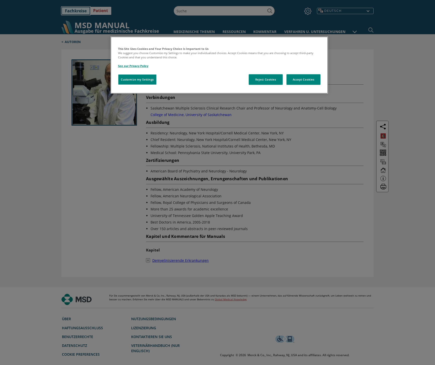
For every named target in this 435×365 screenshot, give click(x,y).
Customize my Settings (137, 79)
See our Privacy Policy (133, 66)
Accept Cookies (303, 79)
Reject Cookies (265, 79)
